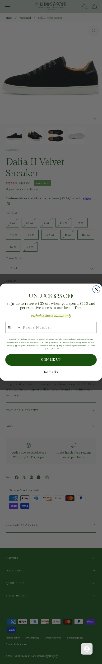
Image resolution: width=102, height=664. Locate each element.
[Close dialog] (96, 289)
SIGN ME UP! (51, 359)
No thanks (51, 372)
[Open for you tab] (87, 649)
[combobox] (13, 327)
